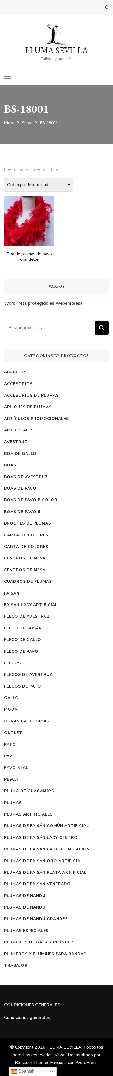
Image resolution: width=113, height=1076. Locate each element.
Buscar (102, 328)
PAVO (10, 756)
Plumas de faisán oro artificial (43, 861)
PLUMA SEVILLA (56, 50)
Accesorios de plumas (31, 395)
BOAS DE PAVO (20, 488)
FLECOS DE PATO (22, 686)
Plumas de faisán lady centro (41, 837)
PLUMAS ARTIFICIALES (28, 814)
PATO (10, 744)
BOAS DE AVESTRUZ (26, 477)
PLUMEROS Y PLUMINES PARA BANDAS (45, 954)
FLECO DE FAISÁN (23, 628)
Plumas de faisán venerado (37, 884)
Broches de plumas (27, 523)
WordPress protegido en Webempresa (43, 303)
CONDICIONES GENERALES (32, 1005)
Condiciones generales (27, 1018)
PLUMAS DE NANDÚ (25, 895)
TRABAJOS (15, 965)
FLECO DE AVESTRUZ (27, 616)
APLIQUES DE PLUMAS (28, 407)
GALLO (11, 697)
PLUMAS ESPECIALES (26, 930)
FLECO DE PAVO (21, 651)
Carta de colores (26, 535)
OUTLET (13, 732)
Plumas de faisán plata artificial (45, 872)
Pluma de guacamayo (29, 791)
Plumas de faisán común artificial (46, 825)
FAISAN (11, 593)
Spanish (26, 1071)
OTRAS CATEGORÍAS (26, 721)
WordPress (86, 1063)
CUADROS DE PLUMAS (28, 581)
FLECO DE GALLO (22, 639)
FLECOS (12, 663)
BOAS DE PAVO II (22, 511)
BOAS (10, 465)
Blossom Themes (32, 1063)
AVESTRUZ (15, 441)
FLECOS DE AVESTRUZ (28, 674)
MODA (11, 709)
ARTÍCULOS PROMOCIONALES (36, 418)
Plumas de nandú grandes (36, 918)
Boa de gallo (20, 453)
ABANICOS (15, 372)
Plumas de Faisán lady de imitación (47, 849)
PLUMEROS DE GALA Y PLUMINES (39, 942)
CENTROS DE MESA (25, 558)
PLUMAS (13, 802)
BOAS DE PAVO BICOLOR (30, 500)
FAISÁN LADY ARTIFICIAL (31, 604)
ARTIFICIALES (19, 430)
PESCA (11, 779)
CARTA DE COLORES (26, 546)
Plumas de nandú (25, 907)
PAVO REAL (16, 767)
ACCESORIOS (18, 383)
